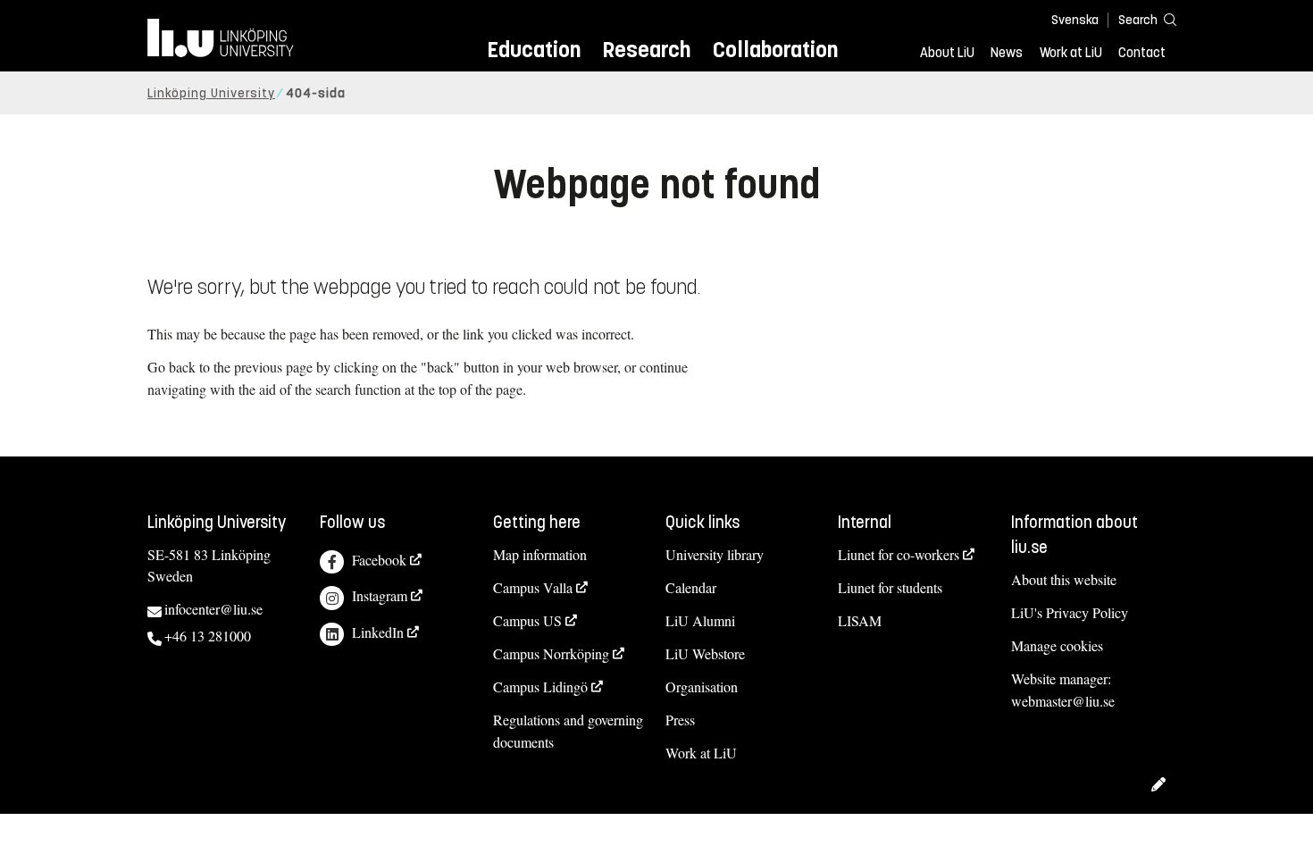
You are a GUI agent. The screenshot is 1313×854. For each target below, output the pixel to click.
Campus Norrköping (551, 653)
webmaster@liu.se (1063, 700)
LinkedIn (378, 632)
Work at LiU (1071, 53)
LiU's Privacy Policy (1069, 612)
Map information (540, 554)
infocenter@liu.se (213, 608)
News (1007, 53)
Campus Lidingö (540, 686)
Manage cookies (1057, 645)
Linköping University (211, 93)
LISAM (860, 620)
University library (714, 554)
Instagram (379, 595)
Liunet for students (890, 587)
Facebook (379, 559)
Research (646, 49)
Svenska (1075, 20)
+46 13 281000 (207, 635)
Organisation (701, 686)
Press (680, 719)
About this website (1063, 579)
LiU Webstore (705, 653)
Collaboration (775, 49)
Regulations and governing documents (568, 730)
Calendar (690, 587)
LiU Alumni (700, 620)
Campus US (527, 620)
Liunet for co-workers (898, 554)
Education (534, 49)
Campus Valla (533, 587)
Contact (1142, 53)
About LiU (947, 53)
